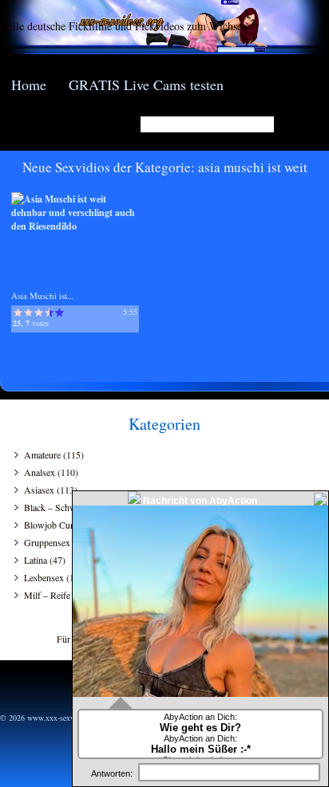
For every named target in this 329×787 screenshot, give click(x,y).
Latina (35, 559)
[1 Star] (18, 312)
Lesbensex (44, 577)
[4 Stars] (49, 312)
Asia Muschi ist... (42, 295)
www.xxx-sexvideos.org (65, 717)
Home (28, 84)
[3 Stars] (39, 312)
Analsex (39, 472)
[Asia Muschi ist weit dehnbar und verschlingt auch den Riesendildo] (75, 226)
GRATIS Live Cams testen (146, 84)
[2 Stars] (28, 312)
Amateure (42, 454)
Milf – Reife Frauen (61, 594)
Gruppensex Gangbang (68, 542)
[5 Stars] (59, 312)
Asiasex (39, 489)
